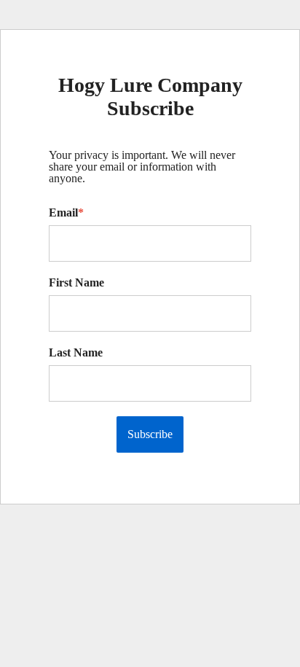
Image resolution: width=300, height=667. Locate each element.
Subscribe (150, 434)
